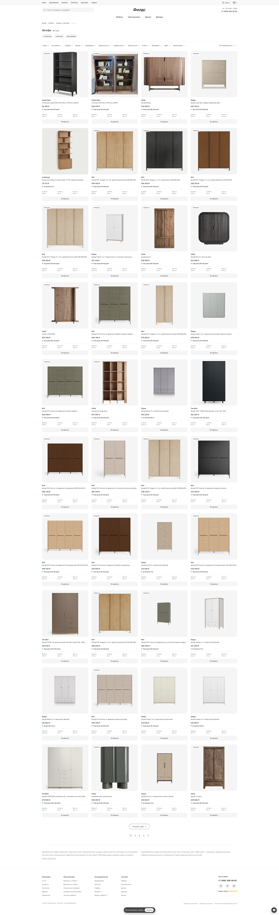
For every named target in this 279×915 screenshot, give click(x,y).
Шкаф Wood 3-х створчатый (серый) (155, 411)
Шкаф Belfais (146, 103)
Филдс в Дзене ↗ (100, 895)
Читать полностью (49, 858)
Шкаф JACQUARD (48, 334)
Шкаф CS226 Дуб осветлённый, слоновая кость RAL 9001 (63, 796)
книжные (59, 36)
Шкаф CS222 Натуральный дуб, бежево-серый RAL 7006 (63, 642)
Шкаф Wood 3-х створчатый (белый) (55, 719)
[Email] (234, 885)
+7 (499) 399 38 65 (229, 11)
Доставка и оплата (70, 884)
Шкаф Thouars (196, 796)
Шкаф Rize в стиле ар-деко (201, 257)
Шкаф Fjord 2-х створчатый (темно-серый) (157, 796)
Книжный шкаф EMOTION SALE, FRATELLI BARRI (60, 103)
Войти (227, 3)
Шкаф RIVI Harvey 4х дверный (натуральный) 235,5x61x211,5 (65, 565)
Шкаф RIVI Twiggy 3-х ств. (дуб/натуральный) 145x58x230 (114, 642)
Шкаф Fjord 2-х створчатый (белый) (154, 565)
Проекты (45, 884)
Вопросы (74, 3)
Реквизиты (46, 895)
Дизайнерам (53, 3)
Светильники (134, 17)
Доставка (84, 3)
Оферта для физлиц (191, 903)
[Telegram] (227, 885)
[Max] (220, 885)
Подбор (94, 3)
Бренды (159, 17)
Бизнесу (65, 3)
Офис (44, 3)
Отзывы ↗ (98, 892)
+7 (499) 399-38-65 (227, 880)
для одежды (71, 36)
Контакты (45, 888)
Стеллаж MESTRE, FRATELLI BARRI (105, 103)
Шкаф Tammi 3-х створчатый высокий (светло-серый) (211, 334)
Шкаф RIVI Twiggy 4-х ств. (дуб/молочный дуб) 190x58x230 (64, 257)
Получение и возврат (71, 888)
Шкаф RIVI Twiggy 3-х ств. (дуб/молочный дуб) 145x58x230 (163, 488)
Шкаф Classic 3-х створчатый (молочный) (157, 719)
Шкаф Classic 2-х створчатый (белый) (205, 642)
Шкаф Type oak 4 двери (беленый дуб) (205, 103)
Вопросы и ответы (70, 881)
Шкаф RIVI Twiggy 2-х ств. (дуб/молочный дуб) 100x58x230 (163, 334)
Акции (123, 895)
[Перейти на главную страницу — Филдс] (139, 10)
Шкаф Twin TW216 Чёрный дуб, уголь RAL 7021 (208, 411)
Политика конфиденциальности (226, 903)
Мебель (119, 17)
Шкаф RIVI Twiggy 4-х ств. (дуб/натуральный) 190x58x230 (114, 180)
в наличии (48, 36)
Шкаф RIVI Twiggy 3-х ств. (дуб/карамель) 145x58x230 (211, 180)
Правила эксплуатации (72, 892)
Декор (148, 17)
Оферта (45, 892)
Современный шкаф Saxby (102, 796)
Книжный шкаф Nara (99, 411)
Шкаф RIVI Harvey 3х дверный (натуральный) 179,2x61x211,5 (213, 565)
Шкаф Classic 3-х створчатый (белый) (205, 719)
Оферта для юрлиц (206, 903)
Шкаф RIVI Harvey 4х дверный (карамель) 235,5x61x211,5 (63, 488)
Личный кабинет (69, 895)
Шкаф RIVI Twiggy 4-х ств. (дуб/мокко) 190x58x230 (160, 180)
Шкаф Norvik (146, 257)
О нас (44, 881)
